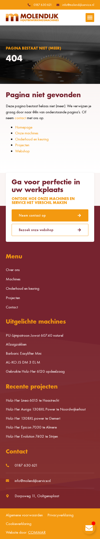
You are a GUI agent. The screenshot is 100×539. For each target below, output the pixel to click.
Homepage (23, 127)
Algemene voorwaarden (24, 515)
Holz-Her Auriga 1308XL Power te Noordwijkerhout (46, 409)
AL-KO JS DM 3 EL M (23, 362)
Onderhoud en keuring (32, 139)
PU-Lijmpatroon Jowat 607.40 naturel (34, 335)
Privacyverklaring (60, 515)
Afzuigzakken (16, 344)
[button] (90, 17)
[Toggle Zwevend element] (89, 527)
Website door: (26, 532)
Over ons (13, 269)
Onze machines (26, 133)
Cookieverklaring (18, 523)
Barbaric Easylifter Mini (23, 353)
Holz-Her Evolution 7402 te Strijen (32, 436)
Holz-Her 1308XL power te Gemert (33, 418)
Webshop (22, 150)
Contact (12, 307)
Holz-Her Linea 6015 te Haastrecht (32, 400)
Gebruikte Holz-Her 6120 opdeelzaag (35, 371)
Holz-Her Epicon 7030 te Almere (31, 427)
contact (20, 117)
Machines (13, 279)
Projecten (22, 144)
